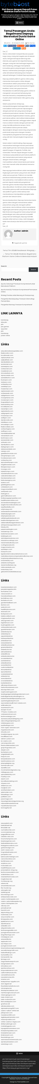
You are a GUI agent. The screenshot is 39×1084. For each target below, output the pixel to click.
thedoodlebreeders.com (10, 745)
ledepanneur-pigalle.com (10, 982)
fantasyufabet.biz (7, 638)
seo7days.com (6, 944)
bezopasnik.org (6, 957)
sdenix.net (4, 883)
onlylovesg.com (6, 509)
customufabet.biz (7, 667)
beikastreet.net (6, 825)
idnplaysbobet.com (8, 516)
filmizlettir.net (5, 828)
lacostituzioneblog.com (9, 781)
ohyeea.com (5, 783)
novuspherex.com (7, 398)
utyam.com (5, 779)
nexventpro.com (7, 409)
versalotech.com (7, 436)
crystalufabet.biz (7, 674)
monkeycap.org (6, 881)
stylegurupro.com (7, 447)
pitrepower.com (6, 1013)
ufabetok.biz (5, 676)
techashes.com (6, 591)
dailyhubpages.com (8, 514)
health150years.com (8, 868)
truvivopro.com (6, 380)
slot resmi (9, 1059)
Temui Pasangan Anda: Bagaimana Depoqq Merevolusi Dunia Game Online (19, 35)
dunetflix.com (5, 768)
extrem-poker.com (8, 739)
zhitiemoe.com (6, 786)
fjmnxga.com (5, 959)
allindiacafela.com (7, 1006)
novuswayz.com (6, 416)
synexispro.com (6, 549)
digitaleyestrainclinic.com (10, 1017)
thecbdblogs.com (7, 1037)
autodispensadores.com (10, 538)
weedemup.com (7, 532)
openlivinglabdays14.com (10, 701)
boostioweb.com (7, 355)
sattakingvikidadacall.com (10, 518)
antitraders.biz (6, 705)
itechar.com (5, 605)
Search (4, 266)
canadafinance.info (8, 975)
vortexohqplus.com (8, 429)
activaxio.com (6, 442)
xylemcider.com (6, 792)
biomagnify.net (6, 808)
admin (8, 43)
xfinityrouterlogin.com (8, 1024)
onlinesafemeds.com (8, 627)
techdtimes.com (7, 598)
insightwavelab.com (8, 465)
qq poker (4, 329)
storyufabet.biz (6, 670)
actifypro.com (6, 418)
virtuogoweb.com (7, 621)
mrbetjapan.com (7, 937)
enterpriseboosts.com (9, 897)
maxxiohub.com (6, 389)
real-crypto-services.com (10, 728)
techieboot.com (6, 600)
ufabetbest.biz (6, 663)
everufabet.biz (6, 678)
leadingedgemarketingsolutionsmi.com (15, 694)
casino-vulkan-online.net (10, 1011)
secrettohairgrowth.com (9, 950)
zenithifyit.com (6, 387)
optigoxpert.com (7, 413)
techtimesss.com (7, 861)
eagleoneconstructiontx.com (11, 505)
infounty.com (5, 732)
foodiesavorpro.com (8, 458)
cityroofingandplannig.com (10, 721)
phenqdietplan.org (7, 763)
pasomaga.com (7, 799)
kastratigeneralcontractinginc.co (12, 696)
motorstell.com (6, 866)
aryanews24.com (7, 708)
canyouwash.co (6, 594)
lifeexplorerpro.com (8, 467)
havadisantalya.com (8, 596)
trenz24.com (5, 910)
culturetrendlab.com (8, 476)
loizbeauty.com (6, 915)
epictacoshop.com (8, 968)
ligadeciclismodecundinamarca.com (14, 554)
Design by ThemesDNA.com (19, 1082)
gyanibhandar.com (8, 629)
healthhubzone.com (8, 609)
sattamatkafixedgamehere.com (12, 523)
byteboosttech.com (8, 616)
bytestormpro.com (7, 471)
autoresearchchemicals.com (11, 1040)
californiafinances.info (9, 973)
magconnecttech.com (9, 489)
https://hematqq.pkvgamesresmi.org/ (16, 1068)
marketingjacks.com (8, 1026)
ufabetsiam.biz (6, 641)
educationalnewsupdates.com (12, 351)
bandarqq (4, 320)
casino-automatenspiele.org (11, 901)
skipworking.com (7, 912)
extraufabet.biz (6, 652)
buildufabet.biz (6, 683)
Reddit (21, 46)
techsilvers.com (6, 752)
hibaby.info (5, 527)
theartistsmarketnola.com (10, 986)
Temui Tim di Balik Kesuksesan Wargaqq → (19, 250)
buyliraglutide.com (7, 625)
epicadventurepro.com (9, 462)
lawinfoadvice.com (8, 761)
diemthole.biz (6, 924)
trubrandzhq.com (7, 404)
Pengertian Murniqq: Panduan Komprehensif (16, 305)
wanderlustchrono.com (9, 474)
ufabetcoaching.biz (8, 563)
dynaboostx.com (7, 420)
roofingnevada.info (8, 545)
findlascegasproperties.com (11, 498)
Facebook (12, 46)
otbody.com (5, 906)
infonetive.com (6, 966)
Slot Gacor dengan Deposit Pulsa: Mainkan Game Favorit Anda (19, 10)
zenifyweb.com (6, 491)
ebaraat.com (5, 612)
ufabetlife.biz (5, 654)
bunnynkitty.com (6, 955)
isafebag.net (5, 892)
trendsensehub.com (8, 478)
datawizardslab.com (8, 449)
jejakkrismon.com (7, 921)
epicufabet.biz (6, 672)
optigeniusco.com (7, 395)
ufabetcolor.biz (6, 649)
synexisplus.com (7, 366)
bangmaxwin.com (7, 964)
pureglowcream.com (8, 946)
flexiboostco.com (7, 353)
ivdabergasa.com (7, 723)
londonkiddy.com (7, 560)
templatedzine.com (8, 759)
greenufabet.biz (6, 647)
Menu (21, 23)
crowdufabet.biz (7, 681)
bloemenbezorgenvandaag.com (13, 948)
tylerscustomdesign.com (10, 857)
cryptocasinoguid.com (9, 692)
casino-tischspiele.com (9, 903)
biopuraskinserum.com (9, 970)
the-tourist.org (6, 888)
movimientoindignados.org (10, 770)
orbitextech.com (7, 487)
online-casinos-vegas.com (10, 1022)
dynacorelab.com (7, 375)
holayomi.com (6, 552)
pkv (2, 324)
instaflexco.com (6, 422)
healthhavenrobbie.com (9, 500)
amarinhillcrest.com (8, 886)
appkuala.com (6, 941)
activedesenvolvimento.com (11, 511)
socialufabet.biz (6, 658)
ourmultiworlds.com (8, 830)
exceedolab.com (7, 440)
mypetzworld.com (7, 730)
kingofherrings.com (8, 935)
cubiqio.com (5, 451)
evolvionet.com (6, 364)
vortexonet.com (6, 369)
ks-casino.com (6, 741)
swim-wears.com (7, 850)
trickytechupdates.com (9, 1031)
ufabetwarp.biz (6, 632)
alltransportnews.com (8, 685)
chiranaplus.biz (6, 988)
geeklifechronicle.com (9, 453)
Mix (25, 48)
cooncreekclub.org (8, 832)
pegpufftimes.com (7, 834)
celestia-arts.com (7, 837)
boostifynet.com (6, 407)
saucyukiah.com (7, 823)
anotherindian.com (8, 790)
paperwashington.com (9, 529)
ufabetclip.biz (6, 634)
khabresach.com (7, 1035)
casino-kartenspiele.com (10, 899)
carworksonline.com (8, 859)
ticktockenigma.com (8, 480)
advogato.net (6, 890)
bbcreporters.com (7, 690)
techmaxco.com (7, 438)
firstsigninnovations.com (9, 846)
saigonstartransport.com (10, 961)
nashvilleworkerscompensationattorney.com (17, 556)
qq (7, 1064)
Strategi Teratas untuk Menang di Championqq (17, 295)
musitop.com (5, 777)
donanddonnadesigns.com (10, 503)
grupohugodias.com (8, 748)
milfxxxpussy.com (7, 772)
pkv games (23, 243)
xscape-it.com (6, 710)
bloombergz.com (7, 895)
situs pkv (4, 322)
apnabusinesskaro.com (9, 1042)
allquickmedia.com (8, 928)
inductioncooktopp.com (9, 540)
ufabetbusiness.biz (7, 645)
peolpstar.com (6, 854)
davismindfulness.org (8, 565)
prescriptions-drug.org (9, 870)
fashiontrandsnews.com (9, 687)
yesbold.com (5, 607)
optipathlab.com (7, 360)
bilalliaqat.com (6, 536)
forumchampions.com (9, 839)
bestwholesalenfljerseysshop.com (13, 699)
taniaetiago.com (7, 794)
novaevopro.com (7, 400)
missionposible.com (8, 1019)
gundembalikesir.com (9, 603)
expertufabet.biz (7, 636)
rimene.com (5, 979)
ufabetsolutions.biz (7, 656)
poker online (5, 335)
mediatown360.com (8, 1015)
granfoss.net (5, 1004)
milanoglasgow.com (8, 995)
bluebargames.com (8, 841)
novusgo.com (6, 469)
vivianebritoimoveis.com (9, 877)
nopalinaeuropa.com (8, 806)
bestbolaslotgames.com (10, 520)
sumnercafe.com (7, 765)
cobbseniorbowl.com (8, 714)
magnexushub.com (8, 618)
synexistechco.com (8, 378)
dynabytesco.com (7, 445)
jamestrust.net (6, 908)
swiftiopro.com (6, 431)
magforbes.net (6, 879)
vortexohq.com (6, 460)
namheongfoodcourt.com (10, 993)
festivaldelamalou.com (9, 843)
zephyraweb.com (7, 391)
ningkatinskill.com (7, 754)
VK (27, 46)
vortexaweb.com (7, 393)
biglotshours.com (7, 623)
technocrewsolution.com (10, 872)
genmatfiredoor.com (8, 496)
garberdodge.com (7, 848)
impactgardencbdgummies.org (12, 801)
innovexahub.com (7, 373)
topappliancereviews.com (10, 1028)
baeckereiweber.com (9, 587)
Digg (33, 46)
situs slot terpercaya (24, 1064)
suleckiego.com (6, 1044)
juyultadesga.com (7, 725)
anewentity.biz (6, 939)
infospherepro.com (8, 456)
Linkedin (17, 48)
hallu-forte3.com (7, 997)
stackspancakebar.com (9, 990)
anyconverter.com (7, 917)
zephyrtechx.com (7, 411)
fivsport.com (5, 757)
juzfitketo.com (6, 797)
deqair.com (5, 750)
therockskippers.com (8, 1002)
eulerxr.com (5, 483)
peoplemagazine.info (8, 589)
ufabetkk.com (6, 926)
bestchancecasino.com (9, 534)
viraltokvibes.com (7, 874)
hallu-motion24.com (8, 999)
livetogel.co (5, 494)
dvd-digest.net (6, 984)
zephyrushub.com (7, 358)
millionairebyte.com (8, 567)
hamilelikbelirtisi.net (8, 433)
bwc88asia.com (6, 736)
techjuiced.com (6, 614)
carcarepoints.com (8, 743)
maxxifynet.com (6, 371)
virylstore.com (6, 863)
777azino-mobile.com (8, 712)
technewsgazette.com (9, 930)
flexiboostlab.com (7, 427)
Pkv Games (31, 43)
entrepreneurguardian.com (11, 525)
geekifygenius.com (8, 485)
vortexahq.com (6, 384)
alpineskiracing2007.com (10, 1008)
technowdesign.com (8, 716)
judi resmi (17, 1059)
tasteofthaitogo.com (8, 953)
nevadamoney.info (7, 977)
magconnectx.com (7, 547)
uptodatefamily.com (8, 774)
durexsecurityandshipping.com (12, 719)
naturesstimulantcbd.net (9, 803)
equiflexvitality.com (7, 507)
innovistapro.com (7, 424)
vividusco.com (6, 382)
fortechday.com (6, 569)
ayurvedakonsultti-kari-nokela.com (13, 703)
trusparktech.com (7, 402)
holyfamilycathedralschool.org (12, 558)
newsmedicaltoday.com (9, 543)
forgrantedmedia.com (9, 852)
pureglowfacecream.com (10, 933)
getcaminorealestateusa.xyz (11, 572)
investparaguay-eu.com (9, 734)
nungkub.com (6, 788)
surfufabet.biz (6, 661)
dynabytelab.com (7, 362)
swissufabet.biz (6, 643)
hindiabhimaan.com (8, 1033)
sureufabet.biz (6, 665)
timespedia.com (7, 919)
